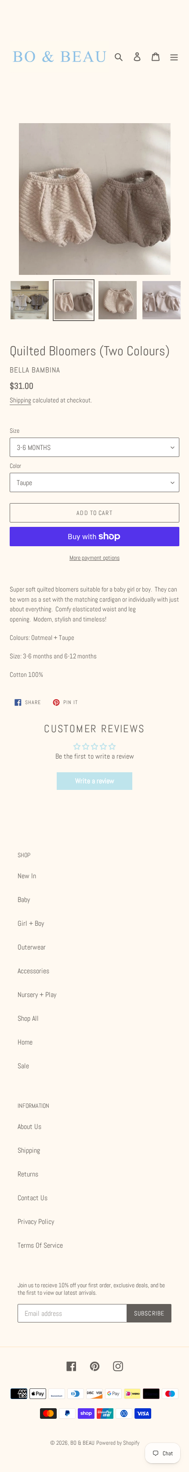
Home (25, 1042)
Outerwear (32, 947)
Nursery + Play (37, 994)
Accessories (33, 970)
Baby (24, 899)
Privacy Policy (36, 1221)
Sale (23, 1065)
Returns (28, 1174)
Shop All (28, 1018)
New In (27, 875)
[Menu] (174, 56)
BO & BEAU (82, 1442)
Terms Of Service (40, 1245)
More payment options (94, 558)
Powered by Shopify (117, 1442)
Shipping (20, 400)
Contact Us (32, 1197)
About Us (29, 1126)
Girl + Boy (31, 923)
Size (14, 431)
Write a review (94, 780)
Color (15, 466)
